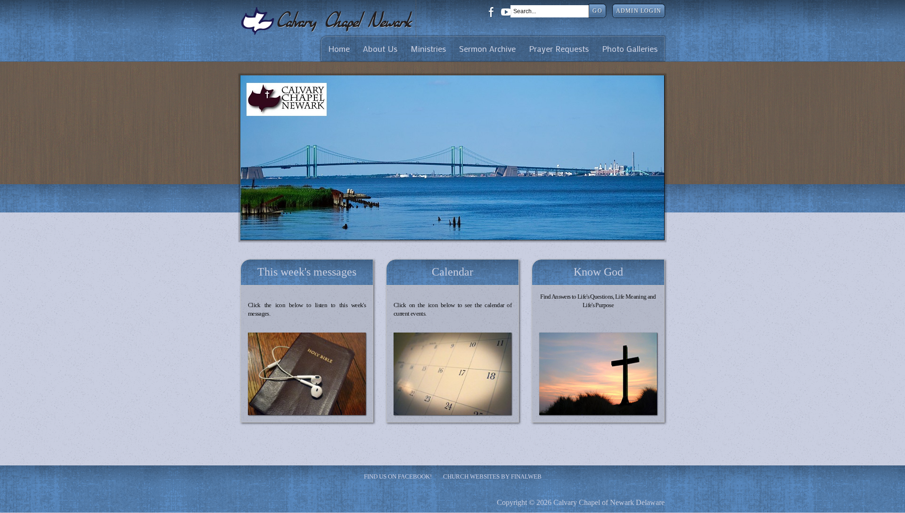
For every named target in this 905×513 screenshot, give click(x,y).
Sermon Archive (487, 48)
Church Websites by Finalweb (492, 476)
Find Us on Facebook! (398, 476)
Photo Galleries (630, 48)
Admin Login (638, 11)
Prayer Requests (559, 48)
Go (597, 11)
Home (339, 48)
